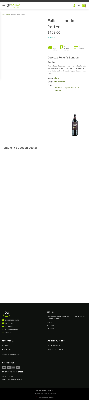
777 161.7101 (9, 326)
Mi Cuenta (50, 325)
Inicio (3, 14)
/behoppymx (9, 323)
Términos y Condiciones (55, 349)
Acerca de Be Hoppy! (12, 329)
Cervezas (61, 82)
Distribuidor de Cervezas (11, 354)
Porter (8, 14)
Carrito (49, 322)
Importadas (75, 88)
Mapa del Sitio (10, 333)
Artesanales (58, 88)
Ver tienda (50, 328)
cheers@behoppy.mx (12, 320)
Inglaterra (57, 90)
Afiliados (5, 346)
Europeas (66, 88)
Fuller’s (56, 78)
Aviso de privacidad (53, 346)
